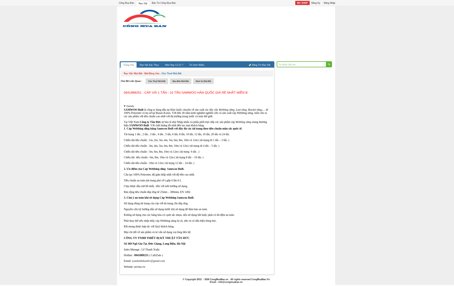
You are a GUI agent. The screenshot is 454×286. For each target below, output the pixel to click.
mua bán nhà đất (181, 81)
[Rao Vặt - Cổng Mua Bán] (145, 27)
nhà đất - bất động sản (146, 73)
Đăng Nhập (329, 3)
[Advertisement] (257, 35)
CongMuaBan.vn (219, 279)
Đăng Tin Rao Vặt (261, 65)
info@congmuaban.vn (230, 282)
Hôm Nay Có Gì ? (174, 65)
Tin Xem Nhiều (196, 65)
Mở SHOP (302, 3)
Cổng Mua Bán (126, 3)
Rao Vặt (143, 3)
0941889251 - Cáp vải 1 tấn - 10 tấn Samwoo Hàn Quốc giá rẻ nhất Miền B (186, 92)
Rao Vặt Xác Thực (149, 65)
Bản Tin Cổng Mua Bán (164, 3)
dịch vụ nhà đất (203, 81)
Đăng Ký (315, 3)
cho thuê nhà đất (156, 81)
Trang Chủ (128, 65)
